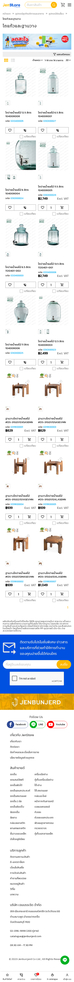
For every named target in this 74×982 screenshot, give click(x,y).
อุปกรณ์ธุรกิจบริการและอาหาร (29, 13)
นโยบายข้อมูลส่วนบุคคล (22, 758)
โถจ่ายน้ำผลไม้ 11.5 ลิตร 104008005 (51, 188)
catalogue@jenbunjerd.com (25, 936)
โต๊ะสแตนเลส (41, 791)
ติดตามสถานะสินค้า (20, 857)
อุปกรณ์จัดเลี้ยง (56, 13)
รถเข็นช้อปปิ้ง (17, 807)
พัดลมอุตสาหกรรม (44, 823)
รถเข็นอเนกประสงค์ (20, 791)
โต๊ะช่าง (38, 785)
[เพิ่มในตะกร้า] (62, 207)
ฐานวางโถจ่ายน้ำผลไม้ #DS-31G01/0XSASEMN (19, 420)
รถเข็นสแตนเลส (18, 796)
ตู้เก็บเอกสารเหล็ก (43, 834)
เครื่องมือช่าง (41, 774)
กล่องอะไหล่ (40, 796)
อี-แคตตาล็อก (17, 862)
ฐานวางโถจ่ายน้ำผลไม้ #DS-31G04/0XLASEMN (52, 575)
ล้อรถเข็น (14, 812)
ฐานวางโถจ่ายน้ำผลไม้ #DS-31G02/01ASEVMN (19, 497)
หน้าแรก (7, 13)
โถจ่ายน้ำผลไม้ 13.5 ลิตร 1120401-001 (51, 265)
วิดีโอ (12, 889)
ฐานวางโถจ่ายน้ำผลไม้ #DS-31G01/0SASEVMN (52, 420)
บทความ (14, 894)
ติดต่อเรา (14, 747)
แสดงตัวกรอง (63, 54)
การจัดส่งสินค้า (18, 873)
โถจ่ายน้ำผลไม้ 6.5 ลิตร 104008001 (50, 114)
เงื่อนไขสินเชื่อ (17, 867)
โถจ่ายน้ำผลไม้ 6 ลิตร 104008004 (17, 191)
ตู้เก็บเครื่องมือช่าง (43, 780)
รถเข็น (13, 774)
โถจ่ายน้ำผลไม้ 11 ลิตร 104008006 (17, 346)
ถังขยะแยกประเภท (43, 818)
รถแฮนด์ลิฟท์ (17, 780)
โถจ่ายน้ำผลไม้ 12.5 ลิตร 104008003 (51, 343)
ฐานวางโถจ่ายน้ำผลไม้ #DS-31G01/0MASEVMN (19, 575)
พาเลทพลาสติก (18, 828)
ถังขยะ (37, 812)
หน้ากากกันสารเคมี (44, 801)
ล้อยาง (13, 818)
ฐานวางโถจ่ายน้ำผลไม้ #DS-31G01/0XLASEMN (52, 497)
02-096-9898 (18, 931)
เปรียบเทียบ (30, 136)
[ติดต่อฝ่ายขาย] (25, 130)
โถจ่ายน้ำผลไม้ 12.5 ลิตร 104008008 (18, 114)
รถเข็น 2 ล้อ (16, 801)
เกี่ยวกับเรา (15, 741)
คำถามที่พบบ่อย (18, 878)
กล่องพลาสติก (17, 823)
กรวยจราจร (40, 828)
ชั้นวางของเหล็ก (18, 834)
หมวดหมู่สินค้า (17, 884)
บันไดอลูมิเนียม (17, 839)
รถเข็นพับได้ (16, 785)
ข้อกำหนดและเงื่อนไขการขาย (24, 752)
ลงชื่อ (64, 664)
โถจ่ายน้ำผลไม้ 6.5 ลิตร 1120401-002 (18, 269)
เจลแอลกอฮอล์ (42, 807)
